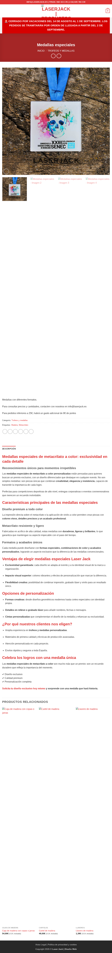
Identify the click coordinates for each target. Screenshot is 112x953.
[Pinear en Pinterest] (25, 431)
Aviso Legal (40, 944)
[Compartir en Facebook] (10, 431)
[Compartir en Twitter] (15, 431)
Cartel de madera (47, 930)
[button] (4, 10)
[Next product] (53, 56)
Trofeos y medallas (61, 51)
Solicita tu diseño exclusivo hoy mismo (23, 688)
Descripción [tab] (9, 449)
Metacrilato (23, 425)
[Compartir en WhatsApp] (4, 431)
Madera (14, 425)
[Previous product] (59, 56)
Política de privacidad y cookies (62, 944)
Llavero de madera (84, 930)
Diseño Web (71, 949)
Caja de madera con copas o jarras (18, 930)
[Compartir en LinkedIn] (31, 431)
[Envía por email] (20, 431)
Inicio (40, 51)
